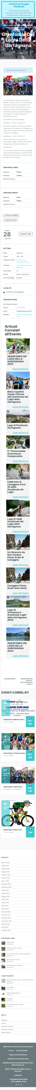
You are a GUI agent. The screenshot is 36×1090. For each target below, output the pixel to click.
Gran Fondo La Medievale (12, 787)
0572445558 (21, 307)
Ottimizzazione (8, 1046)
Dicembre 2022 (6, 918)
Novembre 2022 (6, 921)
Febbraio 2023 (6, 912)
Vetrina (7, 27)
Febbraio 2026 (6, 875)
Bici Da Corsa (19, 25)
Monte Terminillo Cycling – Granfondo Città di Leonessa (20, 980)
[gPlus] (18, 1084)
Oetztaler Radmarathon (13, 993)
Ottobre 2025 (5, 878)
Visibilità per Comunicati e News (18, 1059)
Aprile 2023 (5, 905)
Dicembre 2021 (6, 930)
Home (5, 25)
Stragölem (10, 998)
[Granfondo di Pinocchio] (18, 813)
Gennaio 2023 (5, 915)
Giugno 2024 (5, 893)
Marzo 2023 (5, 908)
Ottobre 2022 (5, 924)
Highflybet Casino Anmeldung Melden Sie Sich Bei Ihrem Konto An (18, 1064)
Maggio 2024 (5, 896)
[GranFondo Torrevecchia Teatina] (18, 708)
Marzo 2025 (5, 881)
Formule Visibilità (21, 1050)
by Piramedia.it (28, 1046)
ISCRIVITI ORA (25, 234)
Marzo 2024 (5, 902)
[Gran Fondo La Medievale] (18, 775)
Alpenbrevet (10, 942)
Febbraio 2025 (6, 884)
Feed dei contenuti (7, 1026)
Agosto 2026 (5, 862)
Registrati (4, 1020)
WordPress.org (6, 1032)
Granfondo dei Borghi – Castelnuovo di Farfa (26, 681)
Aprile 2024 (5, 899)
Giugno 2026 (5, 868)
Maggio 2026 (5, 872)
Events (10, 25)
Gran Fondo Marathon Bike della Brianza (18, 954)
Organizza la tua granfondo (18, 1054)
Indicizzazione (18, 1046)
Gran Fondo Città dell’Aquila (14, 753)
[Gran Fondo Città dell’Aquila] (18, 741)
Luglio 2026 (5, 865)
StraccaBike (10, 987)
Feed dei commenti (7, 1029)
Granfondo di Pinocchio (12, 830)
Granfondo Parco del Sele (14, 948)
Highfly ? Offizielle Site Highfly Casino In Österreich (18, 1070)
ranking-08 (18, 1075)
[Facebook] (16, 1084)
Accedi (3, 1023)
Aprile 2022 (5, 927)
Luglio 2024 (5, 890)
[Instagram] (21, 1084)
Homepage (29, 25)
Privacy (11, 1050)
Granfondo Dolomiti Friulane (15, 1004)
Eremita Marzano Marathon (15, 965)
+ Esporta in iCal (10, 220)
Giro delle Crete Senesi (13, 959)
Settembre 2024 (6, 887)
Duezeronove (9, 679)
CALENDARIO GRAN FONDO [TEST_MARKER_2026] (18, 1080)
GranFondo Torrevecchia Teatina (16, 719)
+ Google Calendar (11, 215)
